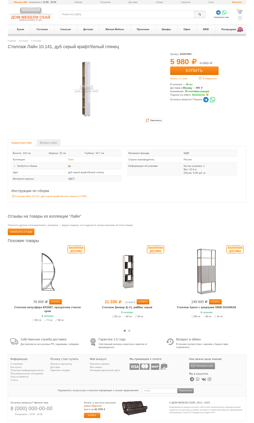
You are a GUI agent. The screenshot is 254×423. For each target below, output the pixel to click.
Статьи (14, 380)
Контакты (237, 2)
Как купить (16, 367)
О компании (17, 364)
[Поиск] (200, 14)
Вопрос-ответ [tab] (48, 142)
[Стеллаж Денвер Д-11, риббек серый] (50, 271)
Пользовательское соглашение (27, 373)
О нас (211, 2)
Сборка (159, 2)
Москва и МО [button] (20, 2)
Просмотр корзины (99, 364)
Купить (194, 70)
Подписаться (185, 390)
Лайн (71, 159)
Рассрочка (105, 2)
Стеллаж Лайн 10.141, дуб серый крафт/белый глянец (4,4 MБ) (51, 196)
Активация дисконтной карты (105, 370)
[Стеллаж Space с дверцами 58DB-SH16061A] (209, 271)
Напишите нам (204, 365)
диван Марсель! (93, 405)
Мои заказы (96, 367)
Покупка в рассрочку (61, 364)
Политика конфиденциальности (27, 370)
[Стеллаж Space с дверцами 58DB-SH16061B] (130, 271)
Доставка (133, 2)
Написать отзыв (21, 231)
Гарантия (185, 2)
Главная (12, 41)
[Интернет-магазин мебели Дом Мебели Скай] (31, 14)
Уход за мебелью (20, 376)
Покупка (78, 2)
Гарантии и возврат (60, 370)
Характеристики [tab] (21, 142)
